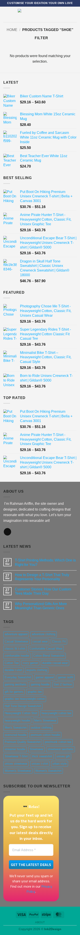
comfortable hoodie (17, 655)
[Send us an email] (7, 532)
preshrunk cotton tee (58, 742)
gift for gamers (14, 691)
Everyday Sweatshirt (18, 677)
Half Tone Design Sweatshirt (23, 706)
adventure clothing (43, 634)
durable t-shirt (13, 670)
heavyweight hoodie (17, 720)
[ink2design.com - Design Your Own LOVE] (40, 14)
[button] (6, 14)
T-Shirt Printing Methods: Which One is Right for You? (45, 562)
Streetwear (36, 749)
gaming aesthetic (16, 684)
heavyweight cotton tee (56, 713)
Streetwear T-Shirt (16, 756)
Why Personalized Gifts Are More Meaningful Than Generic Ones (41, 606)
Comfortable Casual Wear (46, 648)
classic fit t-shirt (15, 648)
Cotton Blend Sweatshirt (48, 655)
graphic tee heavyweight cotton (25, 698)
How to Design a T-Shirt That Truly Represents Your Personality (42, 577)
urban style (59, 763)
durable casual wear (55, 663)
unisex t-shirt (40, 763)
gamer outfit (65, 677)
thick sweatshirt (42, 756)
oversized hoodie (15, 734)
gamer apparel (45, 677)
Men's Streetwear (45, 720)
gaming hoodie (40, 684)
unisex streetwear (16, 763)
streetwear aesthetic (61, 749)
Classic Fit (59, 641)
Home (12, 30)
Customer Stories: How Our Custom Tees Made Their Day (43, 591)
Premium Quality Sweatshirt (23, 742)
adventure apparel (16, 634)
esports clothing (36, 670)
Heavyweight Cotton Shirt (21, 713)
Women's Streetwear (18, 770)
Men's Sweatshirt (16, 727)
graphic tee (35, 691)
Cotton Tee (12, 663)
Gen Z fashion (63, 684)
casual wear (40, 641)
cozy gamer (30, 663)
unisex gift (63, 756)
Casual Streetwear (16, 641)
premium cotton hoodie (45, 734)
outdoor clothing (41, 727)
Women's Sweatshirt (48, 770)
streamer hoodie (15, 749)
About (40, 922)
